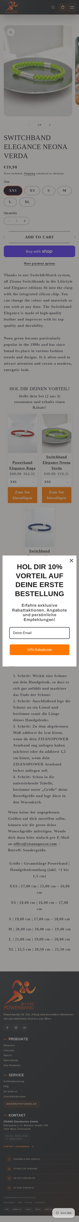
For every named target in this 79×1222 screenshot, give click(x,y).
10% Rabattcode (39, 650)
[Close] (71, 561)
